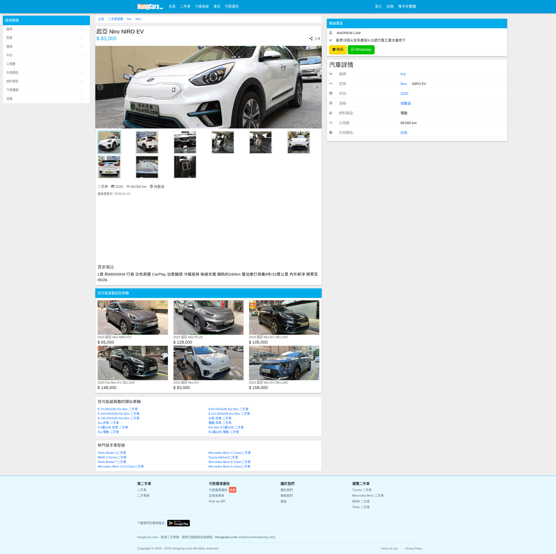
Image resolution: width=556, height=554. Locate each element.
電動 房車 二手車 (220, 422)
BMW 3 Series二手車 (112, 457)
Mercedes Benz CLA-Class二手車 (121, 466)
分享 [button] (317, 38)
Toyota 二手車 (362, 489)
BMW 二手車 (361, 501)
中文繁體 (408, 6)
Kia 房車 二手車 (108, 422)
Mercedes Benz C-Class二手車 (229, 452)
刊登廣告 (232, 6)
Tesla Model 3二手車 (112, 452)
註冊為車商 (216, 495)
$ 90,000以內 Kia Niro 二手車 (228, 409)
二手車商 (143, 495)
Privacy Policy (413, 548)
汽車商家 (202, 6)
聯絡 (339, 49)
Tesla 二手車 (361, 507)
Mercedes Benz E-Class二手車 (229, 462)
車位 (216, 6)
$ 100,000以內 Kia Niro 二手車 (118, 413)
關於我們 (287, 489)
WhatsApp (362, 49)
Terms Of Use (389, 548)
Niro (138, 19)
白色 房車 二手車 (220, 418)
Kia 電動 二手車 (108, 432)
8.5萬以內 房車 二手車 (113, 427)
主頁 (172, 6)
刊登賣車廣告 (222, 489)
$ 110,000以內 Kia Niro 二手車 (229, 413)
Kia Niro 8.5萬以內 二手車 (226, 427)
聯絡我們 (287, 495)
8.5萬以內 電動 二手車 (223, 432)
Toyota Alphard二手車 (223, 457)
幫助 (284, 501)
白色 (403, 133)
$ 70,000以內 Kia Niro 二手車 (118, 409)
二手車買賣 (115, 19)
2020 (404, 93)
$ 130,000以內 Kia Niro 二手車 (118, 418)
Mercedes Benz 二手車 (368, 495)
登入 (378, 6)
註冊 (390, 6)
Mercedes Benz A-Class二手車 (229, 466)
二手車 (185, 6)
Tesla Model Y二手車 (112, 462)
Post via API (217, 501)
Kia (129, 19)
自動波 (405, 103)
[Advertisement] (208, 230)
